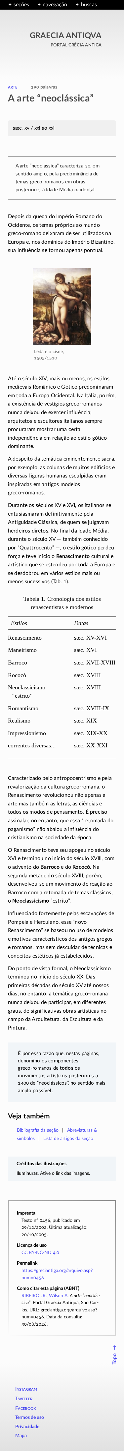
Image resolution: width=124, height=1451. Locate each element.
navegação (55, 4)
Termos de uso (29, 1417)
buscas (89, 4)
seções (21, 4)
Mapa (21, 1435)
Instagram (26, 1389)
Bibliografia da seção (38, 1130)
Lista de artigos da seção (68, 1138)
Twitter (23, 1398)
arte (13, 87)
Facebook (25, 1408)
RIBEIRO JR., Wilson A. (44, 1295)
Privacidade (27, 1426)
